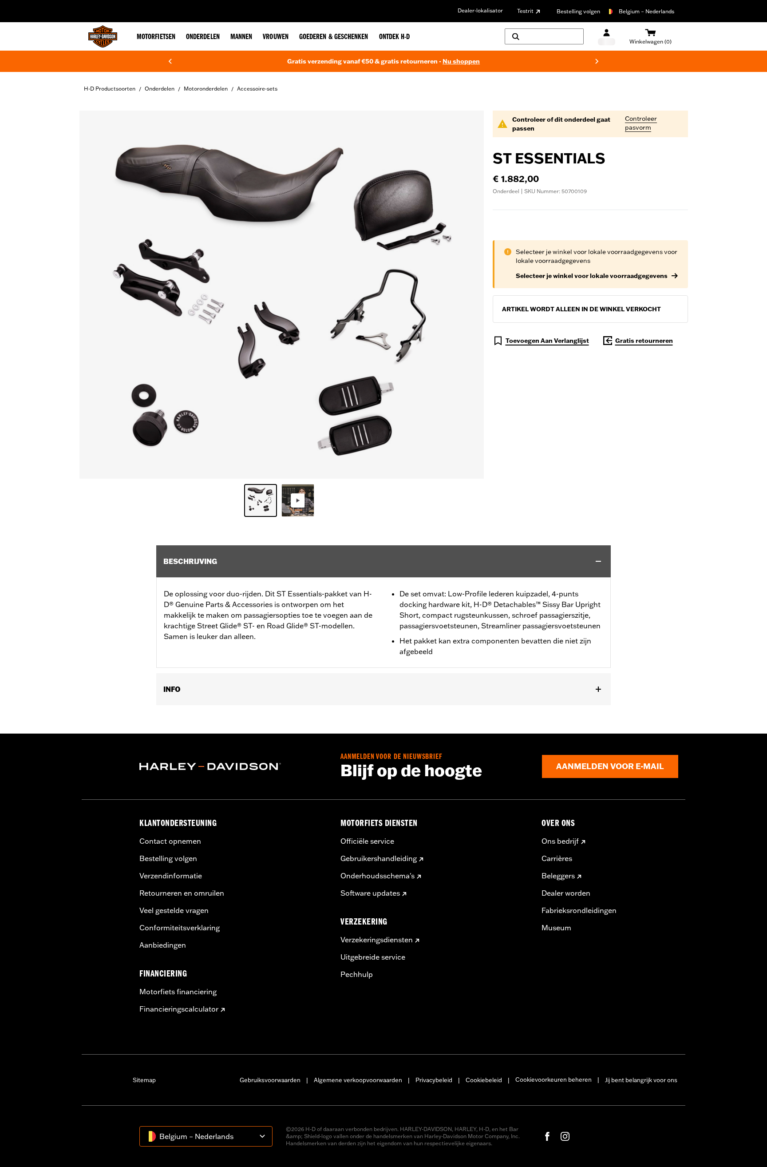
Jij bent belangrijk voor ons (641, 1080)
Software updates (370, 893)
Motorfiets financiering (178, 991)
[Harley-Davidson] (233, 766)
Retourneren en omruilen (181, 893)
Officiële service (367, 841)
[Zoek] (544, 36)
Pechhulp (356, 974)
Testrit (525, 11)
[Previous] (170, 61)
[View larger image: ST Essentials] (281, 293)
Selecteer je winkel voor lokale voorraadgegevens (592, 276)
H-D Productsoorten (109, 88)
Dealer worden (566, 893)
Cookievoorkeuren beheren (553, 1079)
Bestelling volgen (578, 11)
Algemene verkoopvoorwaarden (358, 1080)
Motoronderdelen (206, 88)
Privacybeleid (433, 1080)
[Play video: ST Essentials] (298, 500)
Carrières (557, 858)
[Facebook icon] (547, 1136)
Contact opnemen (170, 841)
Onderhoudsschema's (377, 875)
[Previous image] (97, 295)
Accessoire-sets (257, 88)
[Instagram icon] (565, 1136)
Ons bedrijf (560, 841)
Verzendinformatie (170, 875)
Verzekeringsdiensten (376, 939)
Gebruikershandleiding (378, 858)
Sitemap (144, 1080)
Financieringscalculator (178, 1008)
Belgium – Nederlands (646, 11)
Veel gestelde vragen (174, 910)
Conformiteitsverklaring (179, 927)
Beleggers (558, 875)
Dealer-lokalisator (480, 10)
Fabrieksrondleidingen (579, 910)
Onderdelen (159, 88)
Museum (556, 927)
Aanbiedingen (162, 945)
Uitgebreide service (372, 957)
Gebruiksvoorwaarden (270, 1080)
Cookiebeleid (484, 1080)
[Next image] (466, 295)
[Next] (597, 61)
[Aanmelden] (606, 36)
